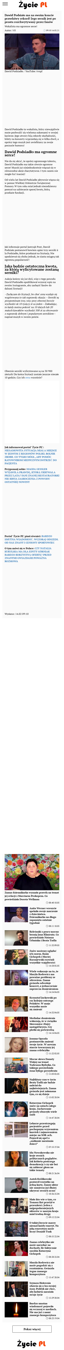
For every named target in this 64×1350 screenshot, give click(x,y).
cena (27, 377)
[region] (32, 219)
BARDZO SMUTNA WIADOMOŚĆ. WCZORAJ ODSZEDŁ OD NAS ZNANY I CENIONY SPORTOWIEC (32, 539)
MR (14, 30)
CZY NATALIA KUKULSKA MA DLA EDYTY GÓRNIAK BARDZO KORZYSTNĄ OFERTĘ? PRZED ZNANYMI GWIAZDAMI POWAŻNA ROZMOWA (28, 555)
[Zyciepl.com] (33, 3)
